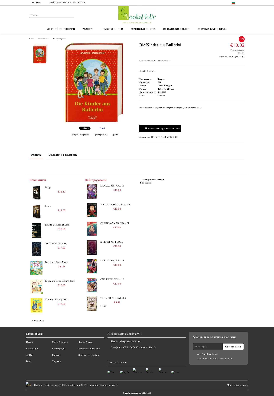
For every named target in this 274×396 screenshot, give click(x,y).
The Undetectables (113, 298)
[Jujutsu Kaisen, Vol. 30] (92, 210)
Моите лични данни (237, 385)
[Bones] (36, 212)
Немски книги (43, 39)
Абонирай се (38, 320)
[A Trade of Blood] (92, 247)
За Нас (29, 355)
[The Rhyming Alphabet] (36, 305)
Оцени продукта (100, 135)
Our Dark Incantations (56, 243)
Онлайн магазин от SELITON (137, 393)
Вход (28, 361)
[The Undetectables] (92, 304)
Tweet (102, 128)
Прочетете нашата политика (103, 385)
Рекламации (32, 348)
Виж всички (146, 183)
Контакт (56, 355)
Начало (32, 39)
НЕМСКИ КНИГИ (112, 29)
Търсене (56, 361)
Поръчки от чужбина (89, 355)
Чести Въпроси (60, 342)
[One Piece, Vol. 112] (92, 285)
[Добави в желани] (242, 113)
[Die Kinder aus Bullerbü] (94, 122)
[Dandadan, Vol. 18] (92, 266)
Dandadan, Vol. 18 (112, 260)
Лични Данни (85, 342)
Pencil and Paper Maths (56, 262)
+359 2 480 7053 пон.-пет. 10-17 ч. (67, 2)
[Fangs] (36, 193)
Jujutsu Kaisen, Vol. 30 (115, 204)
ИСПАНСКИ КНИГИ (176, 29)
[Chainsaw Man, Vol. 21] (92, 229)
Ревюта (36, 154)
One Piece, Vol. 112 (112, 279)
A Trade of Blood (111, 242)
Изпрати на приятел (80, 135)
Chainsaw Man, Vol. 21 (114, 223)
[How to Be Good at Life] (36, 230)
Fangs (48, 187)
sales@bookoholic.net (130, 341)
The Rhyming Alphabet (56, 299)
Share (86, 128)
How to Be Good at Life (57, 225)
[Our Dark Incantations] (36, 249)
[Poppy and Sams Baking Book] (36, 286)
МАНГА (88, 29)
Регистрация (58, 348)
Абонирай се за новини (153, 180)
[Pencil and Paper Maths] (36, 268)
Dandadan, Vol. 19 (112, 186)
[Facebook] (243, 2)
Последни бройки (59, 39)
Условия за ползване (63, 154)
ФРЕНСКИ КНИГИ (143, 29)
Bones (48, 206)
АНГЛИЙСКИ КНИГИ (61, 29)
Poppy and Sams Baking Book (60, 281)
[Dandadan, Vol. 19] (92, 191)
